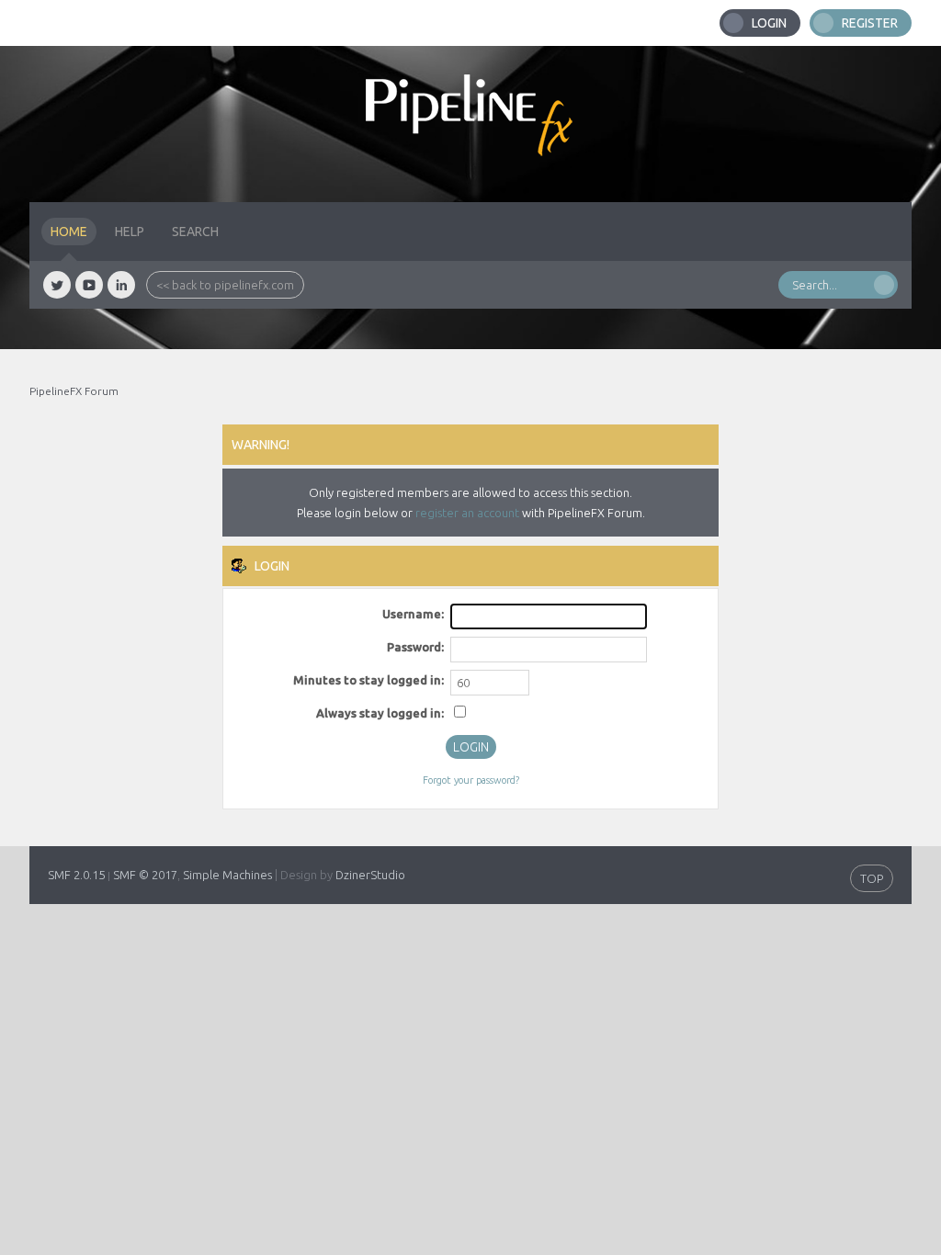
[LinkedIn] (121, 285)
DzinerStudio (370, 874)
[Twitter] (57, 285)
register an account (467, 512)
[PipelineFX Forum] (470, 124)
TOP (871, 878)
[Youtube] (89, 285)
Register (870, 23)
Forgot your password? (471, 780)
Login (769, 23)
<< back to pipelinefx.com (225, 284)
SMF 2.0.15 (76, 874)
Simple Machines (227, 874)
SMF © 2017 (145, 874)
